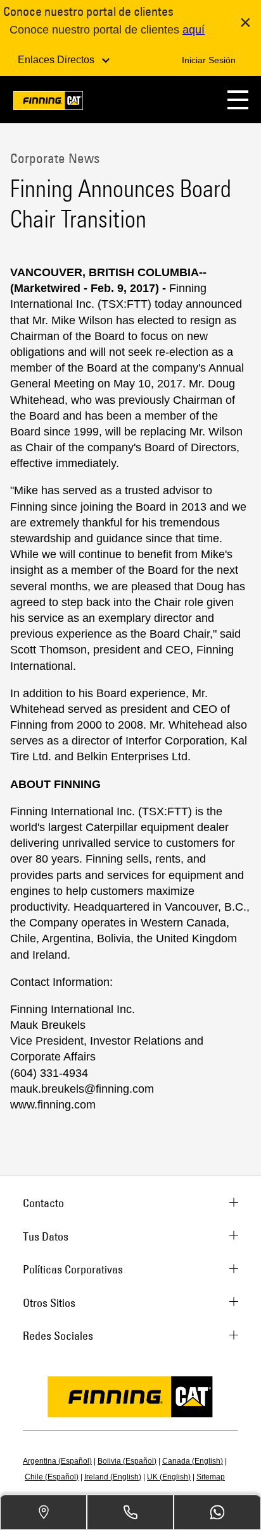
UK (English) (169, 1476)
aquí (193, 29)
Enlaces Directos (57, 59)
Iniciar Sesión (209, 60)
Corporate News (54, 158)
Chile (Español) (52, 1476)
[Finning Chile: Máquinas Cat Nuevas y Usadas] (48, 102)
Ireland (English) (112, 1476)
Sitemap (210, 1476)
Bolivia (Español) (127, 1461)
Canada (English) (192, 1461)
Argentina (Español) (57, 1461)
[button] (238, 99)
